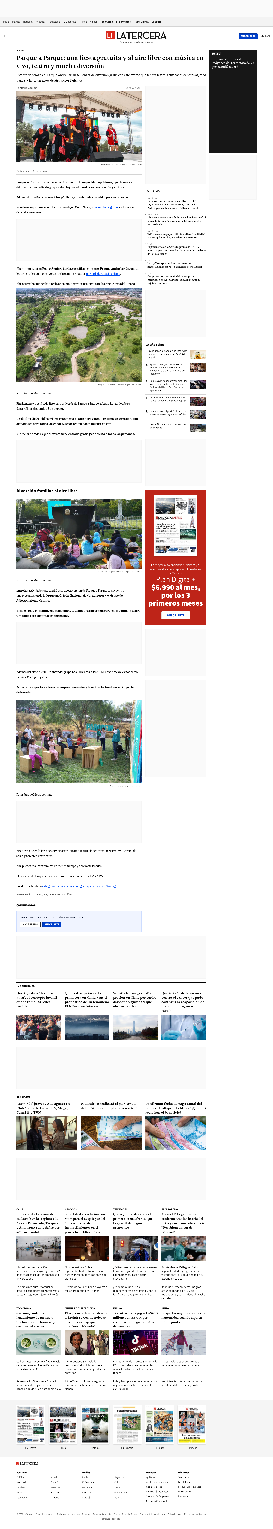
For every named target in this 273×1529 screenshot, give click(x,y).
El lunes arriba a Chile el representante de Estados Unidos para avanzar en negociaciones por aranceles (85, 1272)
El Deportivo (70, 21)
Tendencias (120, 1209)
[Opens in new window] (95, 1443)
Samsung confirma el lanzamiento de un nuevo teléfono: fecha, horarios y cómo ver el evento (35, 1320)
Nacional (28, 21)
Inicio (6, 21)
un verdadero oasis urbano (103, 274)
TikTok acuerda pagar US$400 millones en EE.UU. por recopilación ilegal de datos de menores (176, 236)
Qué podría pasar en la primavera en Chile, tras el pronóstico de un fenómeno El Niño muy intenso (87, 1000)
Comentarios (41, 171)
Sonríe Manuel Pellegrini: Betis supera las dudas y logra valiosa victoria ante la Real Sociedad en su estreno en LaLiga (182, 1272)
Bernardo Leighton (106, 207)
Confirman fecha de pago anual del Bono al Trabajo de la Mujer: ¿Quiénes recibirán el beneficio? (175, 1108)
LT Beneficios (123, 21)
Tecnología (54, 21)
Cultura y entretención (80, 1308)
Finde (20, 50)
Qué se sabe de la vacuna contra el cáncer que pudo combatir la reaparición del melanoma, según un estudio (183, 1002)
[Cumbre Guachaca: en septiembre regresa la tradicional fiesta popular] (198, 401)
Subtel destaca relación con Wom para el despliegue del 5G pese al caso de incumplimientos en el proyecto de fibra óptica (85, 1223)
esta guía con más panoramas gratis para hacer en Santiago (79, 886)
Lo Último (107, 21)
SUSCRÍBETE (176, 615)
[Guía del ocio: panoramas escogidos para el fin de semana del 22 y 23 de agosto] (198, 354)
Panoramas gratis (38, 894)
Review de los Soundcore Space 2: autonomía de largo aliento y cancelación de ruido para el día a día (38, 1385)
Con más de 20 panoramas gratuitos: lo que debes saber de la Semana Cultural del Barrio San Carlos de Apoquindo (169, 385)
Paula (165, 1308)
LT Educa (156, 21)
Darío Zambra (29, 88)
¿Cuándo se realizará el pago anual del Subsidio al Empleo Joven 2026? (109, 1106)
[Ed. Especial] (127, 1443)
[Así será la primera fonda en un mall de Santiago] (198, 428)
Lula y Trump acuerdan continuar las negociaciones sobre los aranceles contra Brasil (174, 265)
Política (16, 21)
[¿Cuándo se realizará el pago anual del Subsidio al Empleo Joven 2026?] (111, 1133)
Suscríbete (52, 924)
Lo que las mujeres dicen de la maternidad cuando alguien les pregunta (183, 1318)
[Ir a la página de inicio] (136, 36)
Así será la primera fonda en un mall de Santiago (168, 426)
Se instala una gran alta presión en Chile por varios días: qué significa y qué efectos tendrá (134, 1000)
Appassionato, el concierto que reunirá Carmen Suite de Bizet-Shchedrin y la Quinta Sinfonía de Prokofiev (167, 369)
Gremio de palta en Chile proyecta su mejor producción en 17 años (87, 1288)
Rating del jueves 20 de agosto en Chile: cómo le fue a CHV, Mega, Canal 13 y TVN (43, 1108)
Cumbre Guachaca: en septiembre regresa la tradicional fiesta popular (168, 399)
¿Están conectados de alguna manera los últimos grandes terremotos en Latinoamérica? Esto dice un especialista (135, 1272)
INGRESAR (265, 36)
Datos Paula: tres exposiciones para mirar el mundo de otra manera (182, 1363)
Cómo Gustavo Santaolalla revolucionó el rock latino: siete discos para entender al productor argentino (85, 1367)
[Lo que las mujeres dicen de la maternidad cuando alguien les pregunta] (183, 1342)
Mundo (83, 21)
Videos (93, 21)
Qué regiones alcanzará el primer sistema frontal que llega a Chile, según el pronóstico (133, 1221)
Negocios (41, 21)
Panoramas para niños (60, 894)
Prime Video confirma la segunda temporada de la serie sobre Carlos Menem (85, 1385)
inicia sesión (30, 924)
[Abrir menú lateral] (5, 36)
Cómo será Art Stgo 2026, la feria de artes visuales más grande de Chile (168, 413)
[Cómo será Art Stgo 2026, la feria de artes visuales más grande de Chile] (198, 414)
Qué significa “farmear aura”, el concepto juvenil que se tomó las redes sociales (36, 1000)
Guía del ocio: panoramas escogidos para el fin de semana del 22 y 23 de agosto (168, 354)
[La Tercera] (30, 1443)
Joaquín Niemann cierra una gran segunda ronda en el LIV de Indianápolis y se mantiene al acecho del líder (183, 1292)
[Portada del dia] (175, 554)
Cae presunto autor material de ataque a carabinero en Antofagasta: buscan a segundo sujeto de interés (173, 280)
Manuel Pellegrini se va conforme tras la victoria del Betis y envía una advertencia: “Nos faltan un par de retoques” (183, 1223)
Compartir (24, 171)
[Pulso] (63, 1443)
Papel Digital (141, 21)
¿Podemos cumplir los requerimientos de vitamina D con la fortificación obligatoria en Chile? (134, 1290)
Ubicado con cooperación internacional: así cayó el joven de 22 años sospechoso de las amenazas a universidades (176, 221)
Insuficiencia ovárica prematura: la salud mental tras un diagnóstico (181, 1383)
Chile (19, 1209)
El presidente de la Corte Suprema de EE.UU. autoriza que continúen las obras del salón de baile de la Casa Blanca (176, 250)
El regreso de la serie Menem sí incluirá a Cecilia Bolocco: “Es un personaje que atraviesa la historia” (86, 1320)
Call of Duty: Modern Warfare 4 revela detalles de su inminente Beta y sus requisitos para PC (38, 1365)
